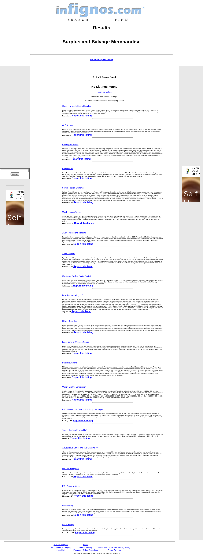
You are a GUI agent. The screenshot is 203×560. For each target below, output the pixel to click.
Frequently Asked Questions (85, 550)
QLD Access (67, 125)
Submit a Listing (104, 92)
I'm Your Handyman (70, 469)
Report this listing (82, 115)
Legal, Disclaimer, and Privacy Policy (114, 547)
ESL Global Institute (71, 486)
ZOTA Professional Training (74, 233)
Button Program (114, 550)
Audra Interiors (68, 254)
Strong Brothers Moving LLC (74, 430)
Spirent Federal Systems (73, 188)
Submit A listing (85, 547)
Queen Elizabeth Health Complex (76, 106)
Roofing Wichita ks (70, 144)
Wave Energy (68, 525)
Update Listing (61, 550)
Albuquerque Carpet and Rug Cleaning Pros (81, 448)
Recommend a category (61, 547)
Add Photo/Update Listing (101, 60)
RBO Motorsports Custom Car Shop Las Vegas (82, 409)
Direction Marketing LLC (72, 295)
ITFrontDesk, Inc (69, 321)
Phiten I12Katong (69, 363)
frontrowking (67, 505)
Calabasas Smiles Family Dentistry (77, 276)
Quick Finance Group (71, 212)
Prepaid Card (67, 169)
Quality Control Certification (74, 387)
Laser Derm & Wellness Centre (75, 342)
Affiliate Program (61, 544)
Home (85, 544)
